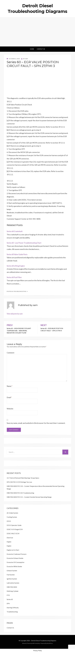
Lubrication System (13, 583)
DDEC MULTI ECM (13, 533)
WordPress (50, 643)
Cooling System (12, 517)
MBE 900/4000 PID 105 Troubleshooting (20, 493)
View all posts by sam (15, 314)
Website (10, 409)
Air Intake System (12, 513)
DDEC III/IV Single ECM (15, 529)
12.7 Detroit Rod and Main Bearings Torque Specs (23, 478)
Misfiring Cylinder (12, 591)
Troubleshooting (20, 291)
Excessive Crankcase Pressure (16, 554)
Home (32, 49)
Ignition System (12, 579)
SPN (8, 603)
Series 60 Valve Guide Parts (17, 254)
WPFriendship (36, 643)
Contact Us (41, 49)
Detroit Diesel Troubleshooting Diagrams (43, 640)
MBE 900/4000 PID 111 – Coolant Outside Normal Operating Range (29, 497)
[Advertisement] (37, 31)
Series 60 (10, 599)
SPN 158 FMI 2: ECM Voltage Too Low (19, 482)
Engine (9, 542)
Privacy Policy (37, 650)
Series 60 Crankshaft (15, 231)
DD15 (9, 521)
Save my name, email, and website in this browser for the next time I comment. (36, 423)
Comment (10, 353)
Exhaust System (12, 570)
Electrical (10, 537)
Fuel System (11, 575)
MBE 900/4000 (12, 587)
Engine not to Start (13, 550)
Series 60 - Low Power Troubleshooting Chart (24, 243)
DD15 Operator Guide (14, 525)
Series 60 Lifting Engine (16, 266)
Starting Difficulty (13, 607)
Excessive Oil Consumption (15, 562)
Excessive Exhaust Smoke (15, 558)
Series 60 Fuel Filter (14, 277)
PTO (8, 595)
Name (9, 386)
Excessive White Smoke (14, 566)
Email (9, 397)
